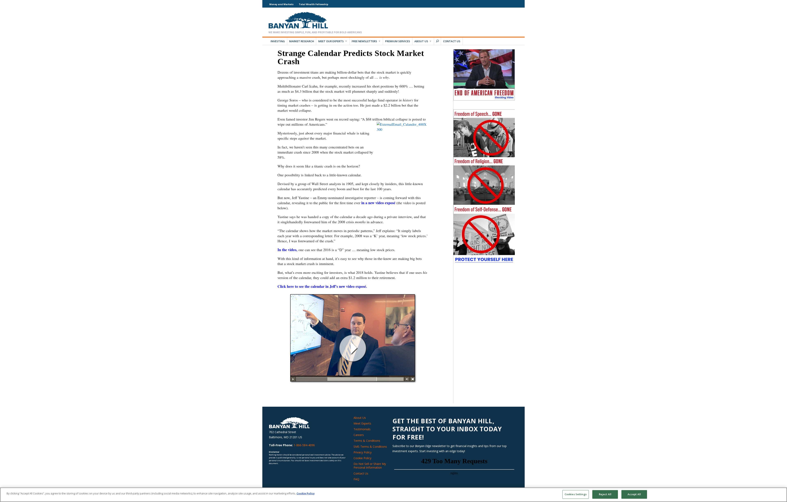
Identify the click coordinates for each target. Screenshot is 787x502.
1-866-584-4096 (304, 445)
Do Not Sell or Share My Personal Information (370, 465)
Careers (359, 435)
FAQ (356, 479)
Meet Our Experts (331, 41)
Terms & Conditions (367, 441)
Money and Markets (281, 4)
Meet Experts (362, 423)
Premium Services (397, 41)
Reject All (605, 494)
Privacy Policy (363, 452)
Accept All (634, 494)
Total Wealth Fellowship (313, 4)
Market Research (301, 41)
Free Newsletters (364, 41)
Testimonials (362, 429)
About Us (421, 41)
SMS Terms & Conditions (370, 446)
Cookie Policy (362, 458)
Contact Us (451, 41)
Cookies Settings (576, 494)
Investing (278, 41)
